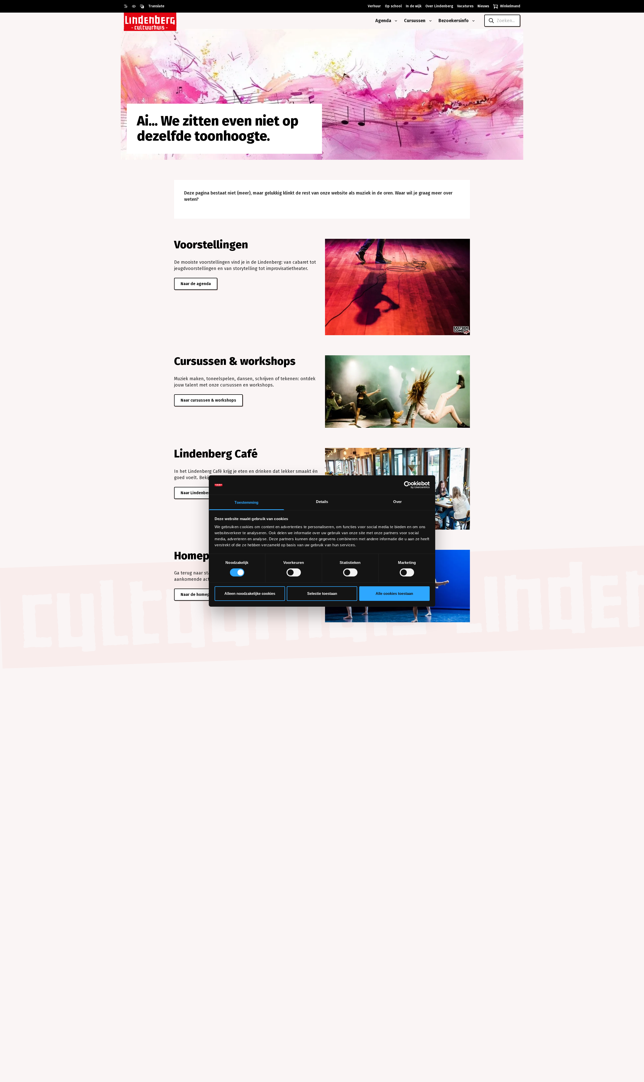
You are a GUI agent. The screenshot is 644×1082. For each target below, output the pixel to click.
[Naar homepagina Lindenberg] (161, 21)
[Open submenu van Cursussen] (429, 21)
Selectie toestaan (322, 593)
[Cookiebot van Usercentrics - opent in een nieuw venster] (408, 485)
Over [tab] (397, 501)
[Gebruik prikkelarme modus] (136, 6)
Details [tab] (322, 501)
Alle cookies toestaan (394, 593)
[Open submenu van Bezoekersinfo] (472, 21)
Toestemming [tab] (246, 502)
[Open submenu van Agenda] (395, 21)
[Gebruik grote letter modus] (128, 6)
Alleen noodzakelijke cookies (249, 593)
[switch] (294, 572)
